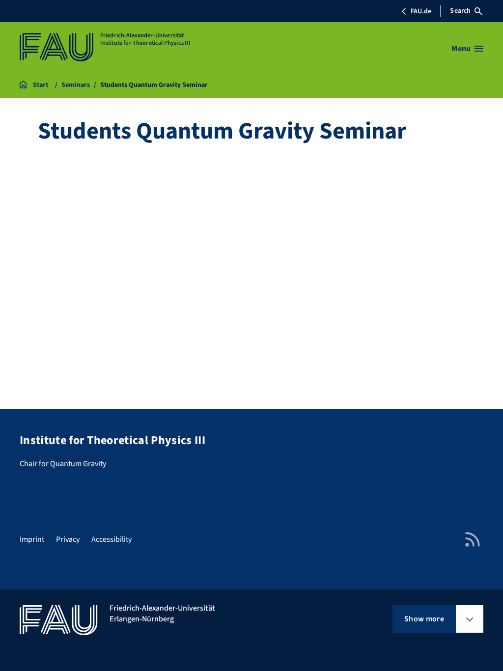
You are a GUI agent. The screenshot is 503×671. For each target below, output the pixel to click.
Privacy (68, 539)
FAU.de (421, 11)
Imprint (32, 539)
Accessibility (111, 539)
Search (460, 11)
